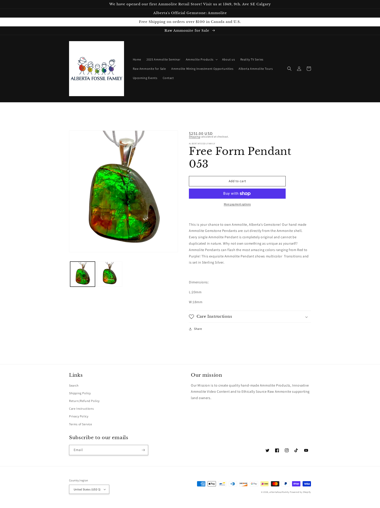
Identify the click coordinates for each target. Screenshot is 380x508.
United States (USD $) (87, 489)
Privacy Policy (78, 416)
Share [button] (198, 329)
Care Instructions (81, 409)
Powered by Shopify (300, 492)
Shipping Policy (80, 393)
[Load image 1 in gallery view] (82, 274)
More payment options (237, 204)
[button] (201, 59)
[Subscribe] (143, 450)
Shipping (194, 136)
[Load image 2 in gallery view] (109, 274)
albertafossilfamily (279, 492)
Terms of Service (80, 424)
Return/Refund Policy (84, 401)
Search (74, 385)
